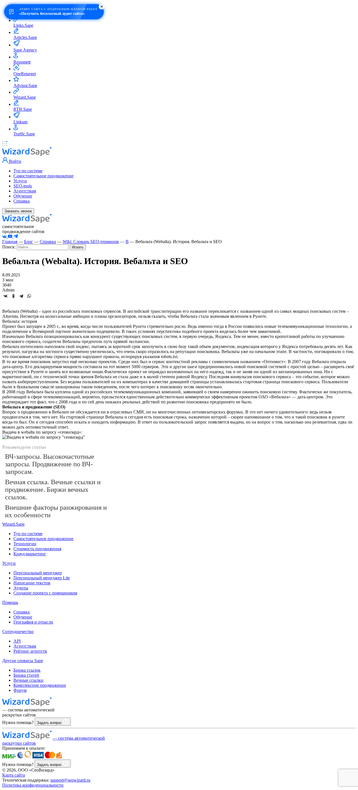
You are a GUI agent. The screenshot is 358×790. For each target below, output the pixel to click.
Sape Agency (25, 50)
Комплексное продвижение (39, 685)
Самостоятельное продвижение (43, 175)
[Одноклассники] (13, 296)
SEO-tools (22, 186)
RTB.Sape (22, 109)
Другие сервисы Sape (22, 660)
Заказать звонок (18, 211)
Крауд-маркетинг (29, 553)
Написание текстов (31, 582)
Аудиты (20, 588)
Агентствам (24, 191)
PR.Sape (21, 13)
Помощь (10, 602)
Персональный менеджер (37, 572)
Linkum (20, 121)
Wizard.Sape (24, 97)
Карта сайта (13, 775)
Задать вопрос (50, 723)
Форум (20, 690)
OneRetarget (24, 73)
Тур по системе (28, 170)
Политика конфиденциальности (32, 785)
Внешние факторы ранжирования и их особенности (56, 511)
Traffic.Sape (24, 133)
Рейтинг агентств (30, 651)
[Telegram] (21, 296)
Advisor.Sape (25, 85)
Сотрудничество (18, 631)
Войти (14, 161)
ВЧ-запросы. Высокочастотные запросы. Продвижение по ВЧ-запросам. (49, 464)
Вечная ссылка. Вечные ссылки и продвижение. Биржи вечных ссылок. (53, 489)
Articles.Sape (25, 37)
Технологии (24, 543)
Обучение (22, 196)
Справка (21, 201)
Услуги (20, 180)
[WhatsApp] (29, 296)
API (17, 641)
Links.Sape (23, 25)
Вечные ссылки (28, 680)
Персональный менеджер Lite (41, 577)
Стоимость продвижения (37, 548)
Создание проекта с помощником (45, 593)
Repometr (22, 62)
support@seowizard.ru (70, 780)
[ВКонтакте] (5, 296)
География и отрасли (33, 622)
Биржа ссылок (27, 670)
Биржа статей (26, 675)
